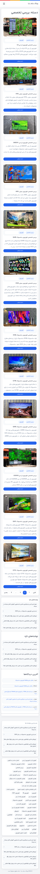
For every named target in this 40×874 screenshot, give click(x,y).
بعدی (6, 593)
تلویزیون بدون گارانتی (30, 800)
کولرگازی (34, 829)
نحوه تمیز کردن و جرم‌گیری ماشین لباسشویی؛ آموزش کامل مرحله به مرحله (20, 605)
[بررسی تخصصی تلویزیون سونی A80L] (20, 173)
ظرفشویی (9, 815)
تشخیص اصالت (10, 789)
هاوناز (35, 691)
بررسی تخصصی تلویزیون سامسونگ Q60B (25, 237)
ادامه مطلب (20, 61)
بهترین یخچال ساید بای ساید (29, 786)
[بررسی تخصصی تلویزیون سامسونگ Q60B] (20, 219)
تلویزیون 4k (26, 793)
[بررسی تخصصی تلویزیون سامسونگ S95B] (20, 317)
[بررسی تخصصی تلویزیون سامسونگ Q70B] (20, 363)
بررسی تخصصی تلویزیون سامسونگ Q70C (25, 570)
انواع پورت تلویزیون (31, 768)
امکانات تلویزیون (32, 764)
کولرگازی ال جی (25, 829)
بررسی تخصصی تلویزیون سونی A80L (26, 191)
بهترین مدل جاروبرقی (31, 782)
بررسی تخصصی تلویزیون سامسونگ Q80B (25, 427)
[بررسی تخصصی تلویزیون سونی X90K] (20, 265)
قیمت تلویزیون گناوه (31, 822)
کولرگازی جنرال (14, 829)
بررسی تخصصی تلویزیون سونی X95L (26, 94)
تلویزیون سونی (32, 804)
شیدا (35, 680)
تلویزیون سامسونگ (17, 800)
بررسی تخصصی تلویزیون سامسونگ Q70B (25, 381)
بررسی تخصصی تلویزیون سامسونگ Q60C (25, 521)
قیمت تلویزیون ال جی (20, 818)
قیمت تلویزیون (32, 818)
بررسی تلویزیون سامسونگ (29, 775)
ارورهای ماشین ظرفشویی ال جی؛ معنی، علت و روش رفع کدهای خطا (20, 628)
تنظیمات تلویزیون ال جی (18, 807)
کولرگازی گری (33, 833)
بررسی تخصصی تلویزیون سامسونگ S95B (25, 335)
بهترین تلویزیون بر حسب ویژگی (17, 778)
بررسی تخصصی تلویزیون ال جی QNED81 (25, 143)
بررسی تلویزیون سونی (14, 775)
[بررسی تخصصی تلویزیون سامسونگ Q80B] (20, 409)
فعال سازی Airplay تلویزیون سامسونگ (24, 680)
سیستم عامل (18, 815)
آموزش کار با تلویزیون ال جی (29, 760)
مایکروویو (22, 826)
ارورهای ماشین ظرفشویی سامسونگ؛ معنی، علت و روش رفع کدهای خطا (20, 622)
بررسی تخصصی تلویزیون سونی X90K (26, 283)
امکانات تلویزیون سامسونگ (18, 764)
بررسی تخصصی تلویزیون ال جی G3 (27, 45)
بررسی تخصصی (30, 40)
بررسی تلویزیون (17, 771)
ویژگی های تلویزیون (11, 826)
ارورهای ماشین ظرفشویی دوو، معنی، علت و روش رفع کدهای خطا (21, 616)
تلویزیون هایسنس (21, 804)
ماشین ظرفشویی (18, 822)
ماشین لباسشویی (32, 826)
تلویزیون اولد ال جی (20, 797)
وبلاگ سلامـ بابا (33, 4)
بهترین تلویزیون (32, 778)
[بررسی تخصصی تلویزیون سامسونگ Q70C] (20, 552)
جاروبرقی (17, 811)
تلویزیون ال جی (32, 797)
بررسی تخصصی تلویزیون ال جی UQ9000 (25, 475)
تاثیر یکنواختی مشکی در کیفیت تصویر (27, 789)
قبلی (34, 593)
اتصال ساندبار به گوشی (13, 760)
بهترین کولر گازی (18, 782)
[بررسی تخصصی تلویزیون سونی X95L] (20, 76)
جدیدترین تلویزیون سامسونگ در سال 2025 (26, 611)
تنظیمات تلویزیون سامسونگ (29, 811)
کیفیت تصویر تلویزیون (21, 833)
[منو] (4, 4)
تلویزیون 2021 (16, 793)
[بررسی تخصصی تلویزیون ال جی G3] (20, 27)
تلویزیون (21, 40)
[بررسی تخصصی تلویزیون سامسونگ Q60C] (20, 503)
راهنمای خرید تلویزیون (30, 815)
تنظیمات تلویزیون (31, 807)
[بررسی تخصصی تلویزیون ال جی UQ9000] (20, 457)
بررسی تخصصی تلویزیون (30, 771)
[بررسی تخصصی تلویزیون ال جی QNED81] (20, 124)
